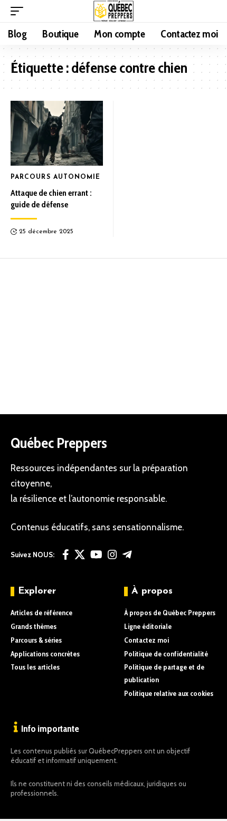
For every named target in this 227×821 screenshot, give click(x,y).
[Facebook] (66, 555)
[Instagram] (112, 555)
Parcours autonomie (56, 177)
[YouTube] (96, 555)
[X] (80, 555)
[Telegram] (127, 555)
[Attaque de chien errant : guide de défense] (57, 133)
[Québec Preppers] (114, 11)
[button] (20, 11)
